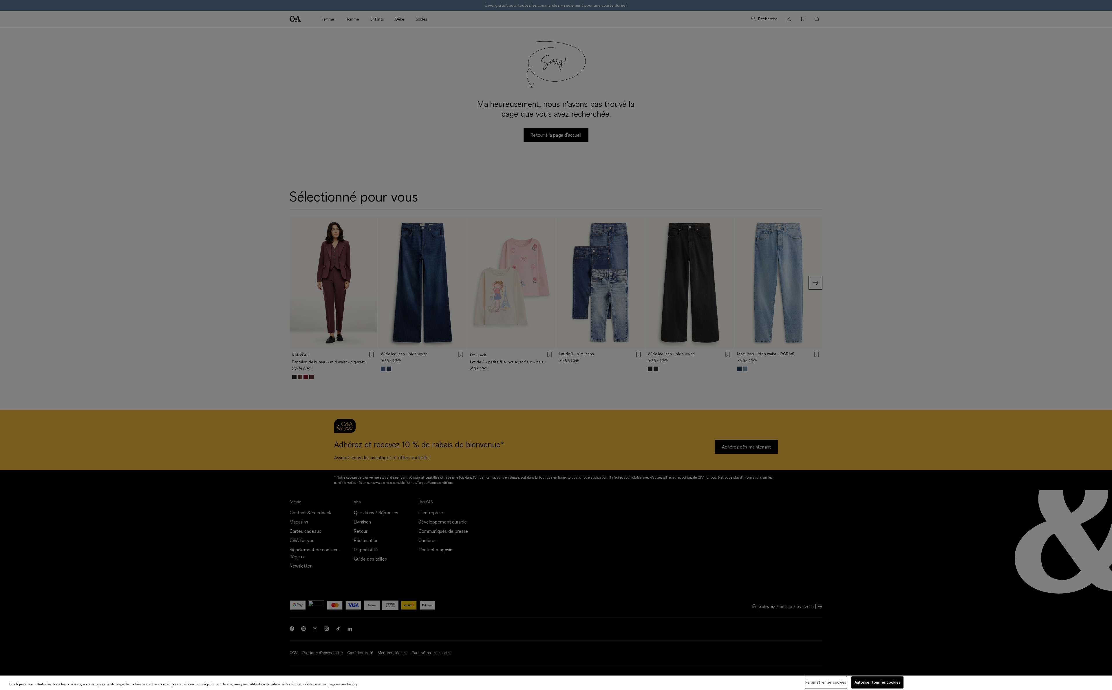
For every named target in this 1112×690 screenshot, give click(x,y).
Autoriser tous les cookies (877, 682)
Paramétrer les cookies (825, 682)
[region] (556, 683)
